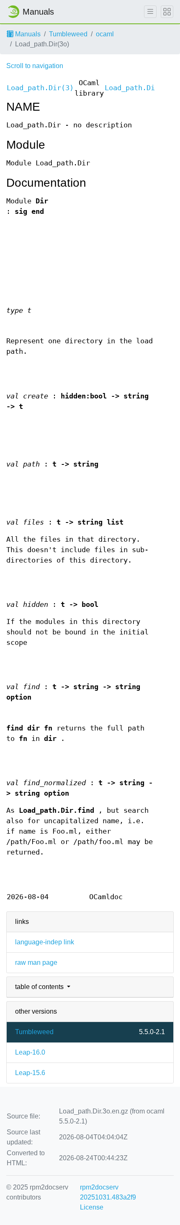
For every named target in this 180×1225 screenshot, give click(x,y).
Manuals (27, 34)
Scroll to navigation (34, 65)
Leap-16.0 (30, 1052)
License (91, 1207)
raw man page (36, 962)
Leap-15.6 (30, 1072)
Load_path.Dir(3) (40, 88)
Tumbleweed (68, 34)
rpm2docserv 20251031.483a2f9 (108, 1192)
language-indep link (44, 942)
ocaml (105, 34)
